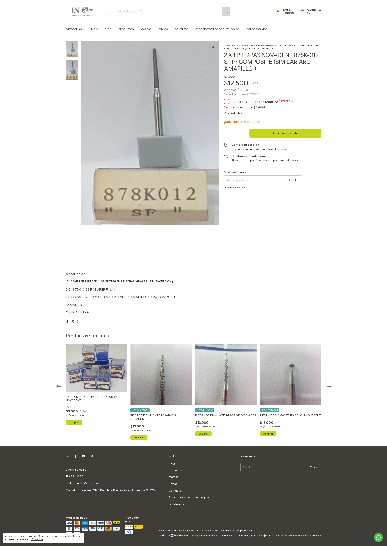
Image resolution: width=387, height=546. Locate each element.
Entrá (286, 9)
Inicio (94, 29)
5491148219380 (76, 469)
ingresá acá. (217, 530)
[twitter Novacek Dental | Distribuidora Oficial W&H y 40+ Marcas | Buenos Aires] (92, 456)
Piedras (271, 45)
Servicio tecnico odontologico (217, 29)
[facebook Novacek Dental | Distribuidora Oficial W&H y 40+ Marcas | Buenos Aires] (75, 456)
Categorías (74, 29)
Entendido (37, 539)
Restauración (258, 45)
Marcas (146, 29)
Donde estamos (256, 29)
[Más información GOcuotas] (286, 101)
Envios (163, 29)
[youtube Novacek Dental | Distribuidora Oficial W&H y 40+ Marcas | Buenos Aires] (83, 456)
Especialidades (240, 45)
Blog (108, 29)
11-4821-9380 (74, 476)
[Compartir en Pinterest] (78, 321)
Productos (126, 29)
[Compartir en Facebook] (68, 321)
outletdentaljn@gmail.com (83, 483)
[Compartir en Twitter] (73, 321)
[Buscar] (226, 11)
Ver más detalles (233, 113)
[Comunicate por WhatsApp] (378, 537)
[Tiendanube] (173, 536)
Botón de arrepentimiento (239, 530)
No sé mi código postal (236, 187)
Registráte (288, 12)
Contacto (181, 29)
